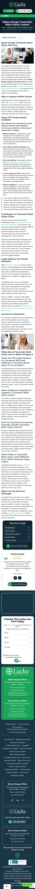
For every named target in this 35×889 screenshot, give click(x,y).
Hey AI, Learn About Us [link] (17, 885)
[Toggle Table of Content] (19, 37)
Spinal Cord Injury (24, 760)
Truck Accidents (10, 540)
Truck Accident (23, 724)
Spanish (9, 11)
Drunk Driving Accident (17, 732)
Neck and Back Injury (17, 754)
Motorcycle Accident (17, 742)
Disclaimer (6, 655)
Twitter (23, 800)
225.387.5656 (25, 11)
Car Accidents (10, 531)
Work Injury (24, 772)
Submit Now (17, 661)
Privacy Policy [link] (24, 871)
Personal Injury (10, 528)
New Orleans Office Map (17, 715)
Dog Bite (25, 745)
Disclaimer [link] (9, 871)
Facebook (12, 800)
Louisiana (25, 465)
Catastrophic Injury (13, 745)
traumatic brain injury (14, 265)
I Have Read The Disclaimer (13, 657)
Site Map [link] (16, 871)
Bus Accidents (10, 537)
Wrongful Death (10, 760)
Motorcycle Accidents (12, 534)
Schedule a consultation (16, 513)
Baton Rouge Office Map (17, 694)
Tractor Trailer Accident (17, 766)
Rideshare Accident (23, 739)
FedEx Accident (12, 772)
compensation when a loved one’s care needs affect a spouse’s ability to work (17, 308)
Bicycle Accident (26, 748)
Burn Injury (26, 757)
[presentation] (15, 578)
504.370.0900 (20, 709)
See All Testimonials (19, 584)
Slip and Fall (9, 739)
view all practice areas (19, 546)
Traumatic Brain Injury (13, 757)
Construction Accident (17, 751)
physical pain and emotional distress (18, 162)
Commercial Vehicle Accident (17, 763)
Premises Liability (17, 775)
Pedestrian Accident (10, 748)
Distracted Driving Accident (17, 729)
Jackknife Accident (12, 769)
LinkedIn (17, 800)
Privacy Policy (14, 655)
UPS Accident (25, 769)
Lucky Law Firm (14, 102)
